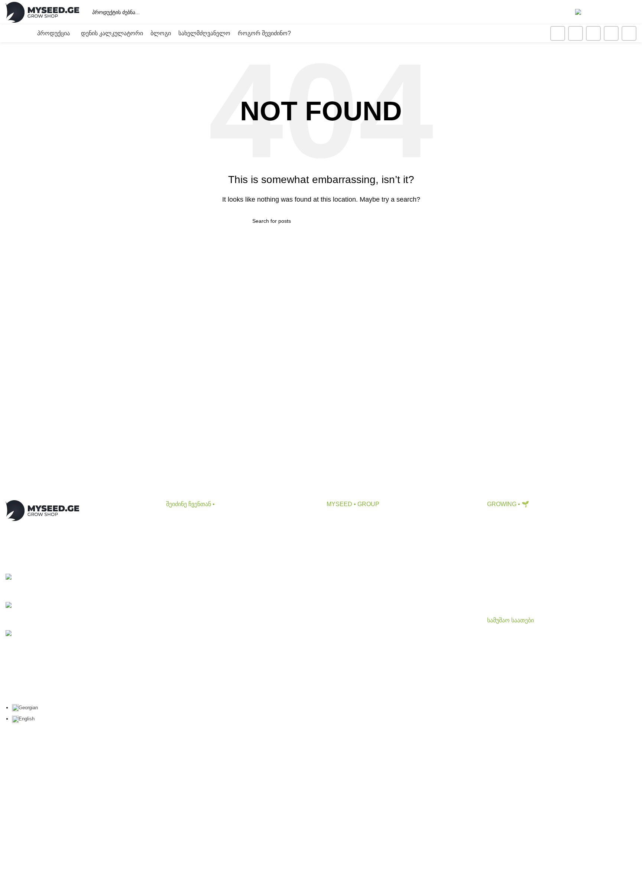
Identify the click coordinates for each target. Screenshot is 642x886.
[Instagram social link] (575, 33)
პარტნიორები (346, 547)
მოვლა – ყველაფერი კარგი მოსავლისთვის (548, 547)
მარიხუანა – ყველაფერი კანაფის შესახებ (545, 520)
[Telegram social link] (629, 33)
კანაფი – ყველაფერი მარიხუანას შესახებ (544, 534)
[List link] (80, 585)
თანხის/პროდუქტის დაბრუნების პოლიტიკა (387, 617)
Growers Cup (504, 561)
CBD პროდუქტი (188, 520)
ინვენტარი (180, 561)
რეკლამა (340, 561)
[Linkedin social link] (611, 33)
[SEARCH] (525, 12)
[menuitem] (25, 707)
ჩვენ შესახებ (344, 520)
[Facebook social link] (557, 33)
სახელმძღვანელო (513, 575)
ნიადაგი (177, 534)
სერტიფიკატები (348, 589)
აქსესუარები (183, 547)
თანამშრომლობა (351, 534)
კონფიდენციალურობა (358, 575)
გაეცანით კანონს (350, 603)
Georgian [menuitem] (28, 707)
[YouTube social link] (593, 33)
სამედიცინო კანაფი (514, 589)
